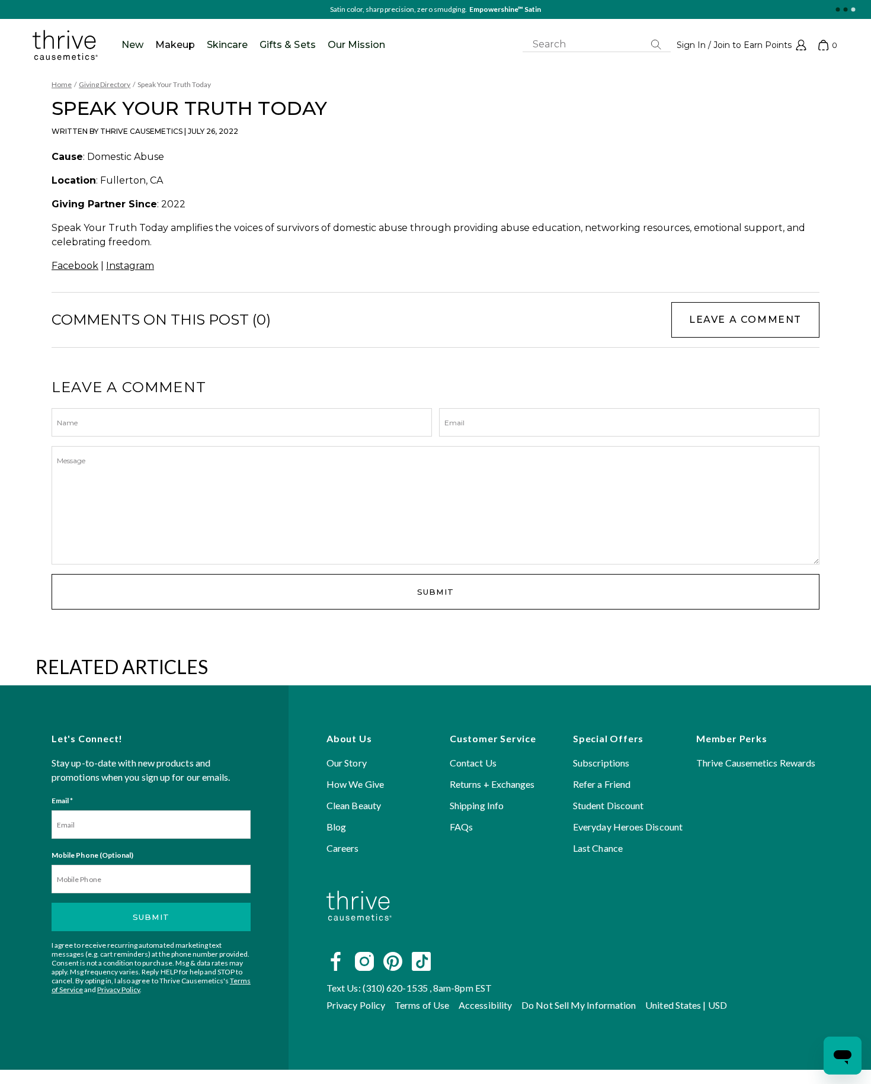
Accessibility (485, 1005)
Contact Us (473, 762)
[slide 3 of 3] (853, 10)
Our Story (346, 762)
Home (62, 84)
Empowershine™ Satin (505, 9)
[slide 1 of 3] (837, 10)
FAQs (461, 826)
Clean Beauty (353, 805)
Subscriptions (601, 762)
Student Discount (608, 805)
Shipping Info (477, 805)
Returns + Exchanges (492, 784)
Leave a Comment (745, 319)
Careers (342, 848)
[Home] (359, 934)
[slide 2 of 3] (845, 10)
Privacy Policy (118, 989)
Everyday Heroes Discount (628, 826)
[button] (741, 45)
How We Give (355, 784)
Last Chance (598, 848)
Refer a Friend (601, 784)
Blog (336, 826)
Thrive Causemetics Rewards (755, 762)
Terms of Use (422, 1005)
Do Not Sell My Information (578, 1005)
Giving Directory (104, 84)
